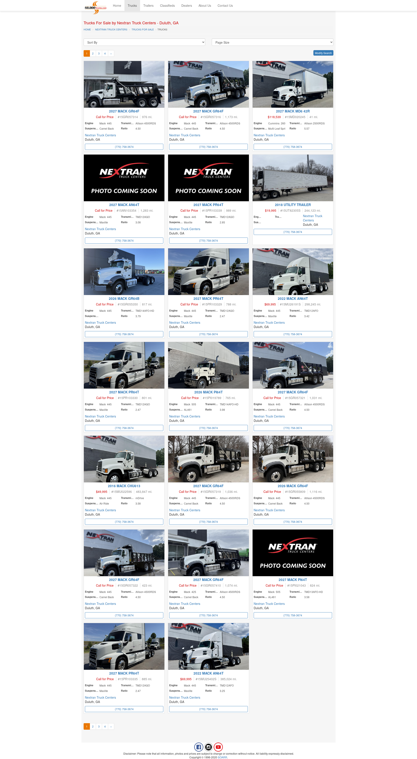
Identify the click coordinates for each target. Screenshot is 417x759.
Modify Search (323, 53)
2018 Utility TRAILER (293, 204)
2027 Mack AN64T (124, 204)
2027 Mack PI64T (293, 579)
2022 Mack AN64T (293, 298)
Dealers (186, 5)
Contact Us (225, 5)
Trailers (148, 5)
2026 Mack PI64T (208, 392)
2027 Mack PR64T (208, 204)
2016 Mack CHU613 (124, 485)
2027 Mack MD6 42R (293, 111)
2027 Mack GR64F (124, 111)
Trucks (132, 5)
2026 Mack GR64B (124, 298)
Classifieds (167, 5)
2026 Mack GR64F (293, 485)
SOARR (222, 757)
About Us (205, 5)
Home (117, 5)
